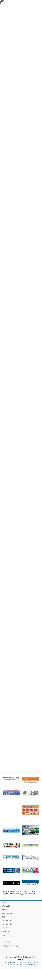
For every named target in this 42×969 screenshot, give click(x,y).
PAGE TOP (39, 938)
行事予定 (4, 909)
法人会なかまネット (8, 942)
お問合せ (4, 935)
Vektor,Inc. (24, 964)
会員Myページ (5, 931)
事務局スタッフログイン (11, 946)
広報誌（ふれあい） (7, 920)
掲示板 (3, 917)
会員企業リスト (6, 928)
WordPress (14, 962)
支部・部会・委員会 (7, 924)
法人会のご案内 (6, 906)
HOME (3, 902)
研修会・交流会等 (6, 913)
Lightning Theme (26, 962)
